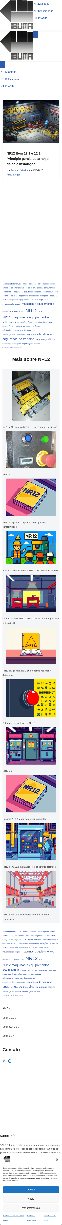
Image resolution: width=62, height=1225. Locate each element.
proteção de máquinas (32, 326)
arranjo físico (7, 288)
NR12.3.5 (7, 771)
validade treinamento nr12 (12, 348)
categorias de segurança (12, 292)
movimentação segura (11, 304)
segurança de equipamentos (13, 334)
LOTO (5, 300)
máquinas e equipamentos (38, 303)
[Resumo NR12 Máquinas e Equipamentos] (31, 794)
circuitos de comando (32, 292)
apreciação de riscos (46, 284)
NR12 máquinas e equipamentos (25, 317)
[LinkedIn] (9, 1061)
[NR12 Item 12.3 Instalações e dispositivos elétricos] (31, 842)
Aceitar (31, 1189)
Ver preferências (31, 1207)
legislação (54, 296)
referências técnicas (10, 330)
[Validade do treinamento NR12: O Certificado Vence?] (31, 548)
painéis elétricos (27, 322)
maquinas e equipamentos (19, 300)
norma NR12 (7, 312)
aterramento (19, 288)
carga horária (49, 288)
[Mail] (4, 1061)
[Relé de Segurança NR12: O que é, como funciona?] (31, 396)
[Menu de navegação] (35, 34)
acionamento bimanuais (11, 284)
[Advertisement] (31, 249)
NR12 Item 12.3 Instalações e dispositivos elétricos (29, 866)
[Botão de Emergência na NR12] (31, 698)
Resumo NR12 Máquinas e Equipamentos (24, 819)
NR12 (31, 310)
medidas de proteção (40, 300)
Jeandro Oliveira (19, 170)
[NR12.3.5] (31, 746)
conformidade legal (50, 292)
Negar (31, 1198)
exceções (44, 296)
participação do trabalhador (46, 322)
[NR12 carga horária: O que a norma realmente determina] (31, 646)
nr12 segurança (10, 322)
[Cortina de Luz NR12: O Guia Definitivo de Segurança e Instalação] (31, 594)
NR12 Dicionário (43, 11)
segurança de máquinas (39, 334)
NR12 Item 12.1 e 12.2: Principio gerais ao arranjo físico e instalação (28, 159)
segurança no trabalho (31, 344)
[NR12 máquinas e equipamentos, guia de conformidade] (31, 498)
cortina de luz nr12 (9, 296)
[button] (57, 1159)
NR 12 (41, 312)
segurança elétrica (45, 339)
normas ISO (19, 312)
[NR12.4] (31, 450)
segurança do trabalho (18, 339)
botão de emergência (34, 288)
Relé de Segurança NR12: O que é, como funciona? (29, 427)
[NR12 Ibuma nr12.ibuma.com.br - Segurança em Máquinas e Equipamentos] (16, 28)
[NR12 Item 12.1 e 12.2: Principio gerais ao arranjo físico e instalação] (31, 121)
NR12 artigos (41, 3)
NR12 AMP (40, 18)
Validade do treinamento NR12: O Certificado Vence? (30, 570)
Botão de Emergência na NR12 (18, 723)
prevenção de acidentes (12, 326)
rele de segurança (27, 330)
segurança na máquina (11, 344)
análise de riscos (29, 284)
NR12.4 (6, 474)
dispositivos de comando (29, 296)
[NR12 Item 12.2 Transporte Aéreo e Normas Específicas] (31, 890)
